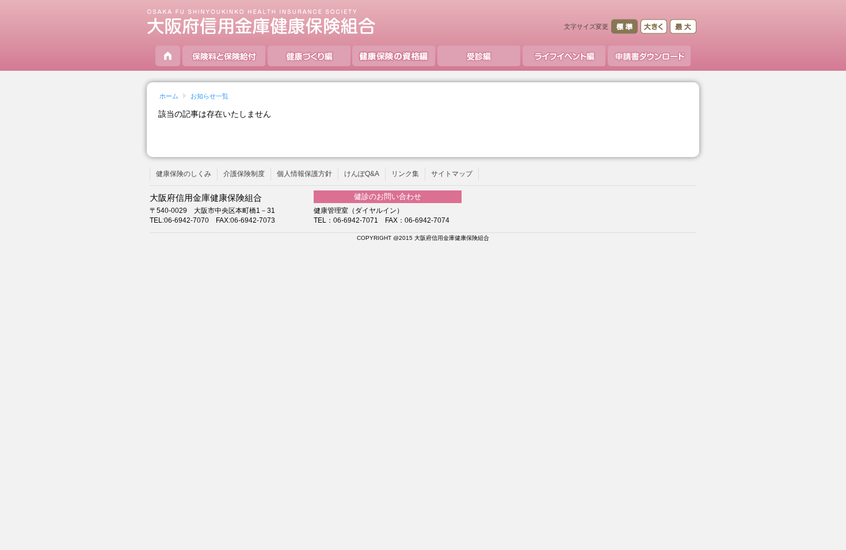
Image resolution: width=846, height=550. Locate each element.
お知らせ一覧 (209, 96)
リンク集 (405, 174)
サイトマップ (451, 174)
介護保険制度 (244, 174)
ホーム (168, 96)
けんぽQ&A (361, 174)
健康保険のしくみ (183, 174)
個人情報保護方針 (304, 174)
